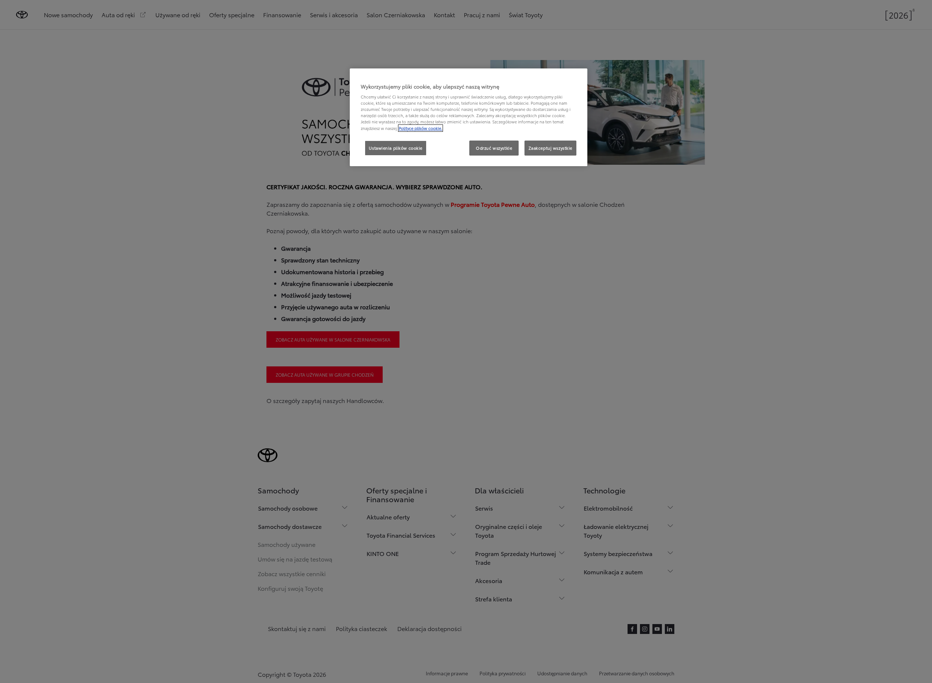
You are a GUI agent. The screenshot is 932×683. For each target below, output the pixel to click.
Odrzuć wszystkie (494, 148)
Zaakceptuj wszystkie (550, 148)
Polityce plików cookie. (420, 128)
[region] (468, 117)
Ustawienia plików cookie (396, 148)
